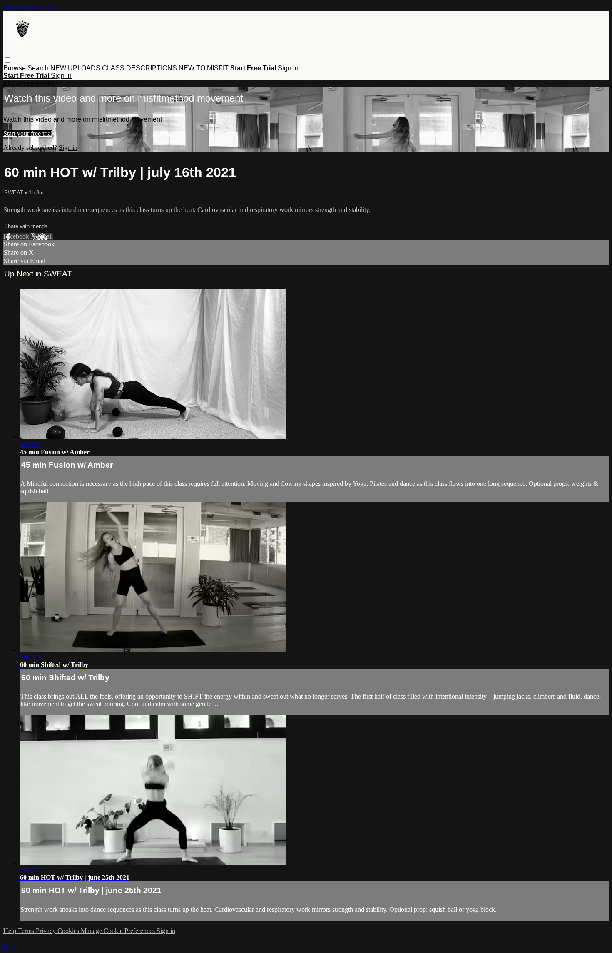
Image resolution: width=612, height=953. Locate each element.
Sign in (288, 68)
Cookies (69, 930)
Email (45, 236)
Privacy (46, 930)
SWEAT (14, 192)
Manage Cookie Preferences (119, 930)
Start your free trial (27, 133)
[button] (7, 60)
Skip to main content (30, 6)
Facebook (17, 236)
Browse (15, 68)
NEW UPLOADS (75, 68)
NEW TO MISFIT (204, 68)
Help (10, 930)
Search (38, 68)
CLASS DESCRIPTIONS (139, 68)
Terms (27, 930)
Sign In (61, 75)
